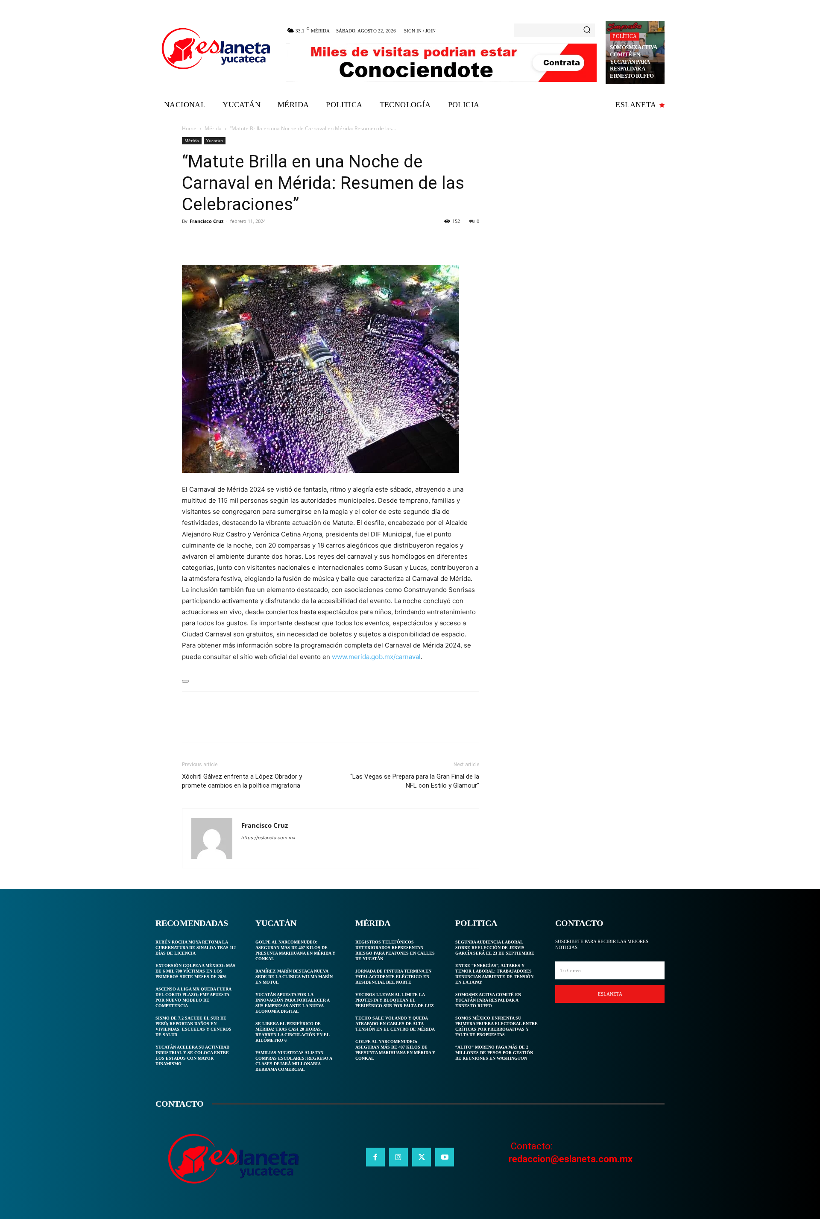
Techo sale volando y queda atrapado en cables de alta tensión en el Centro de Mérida (395, 1023)
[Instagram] (398, 1157)
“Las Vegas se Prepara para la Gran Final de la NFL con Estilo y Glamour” (414, 781)
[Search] (587, 30)
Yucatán (214, 141)
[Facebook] (190, 240)
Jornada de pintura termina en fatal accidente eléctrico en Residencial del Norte (393, 977)
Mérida (213, 128)
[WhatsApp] (249, 240)
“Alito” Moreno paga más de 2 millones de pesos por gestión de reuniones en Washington (494, 1053)
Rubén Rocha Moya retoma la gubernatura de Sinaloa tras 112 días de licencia (195, 947)
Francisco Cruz (206, 221)
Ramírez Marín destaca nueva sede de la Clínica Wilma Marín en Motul (294, 977)
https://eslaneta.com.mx (268, 838)
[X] (210, 240)
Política (624, 36)
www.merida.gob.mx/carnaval (376, 657)
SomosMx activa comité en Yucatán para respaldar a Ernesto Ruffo (633, 61)
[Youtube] (444, 1157)
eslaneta (610, 993)
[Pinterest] (229, 240)
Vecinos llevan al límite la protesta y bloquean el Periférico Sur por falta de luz (394, 1000)
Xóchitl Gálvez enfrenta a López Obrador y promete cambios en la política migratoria (242, 781)
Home (189, 128)
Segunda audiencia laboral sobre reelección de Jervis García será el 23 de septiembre (494, 947)
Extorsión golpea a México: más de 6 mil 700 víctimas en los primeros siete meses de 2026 (195, 971)
